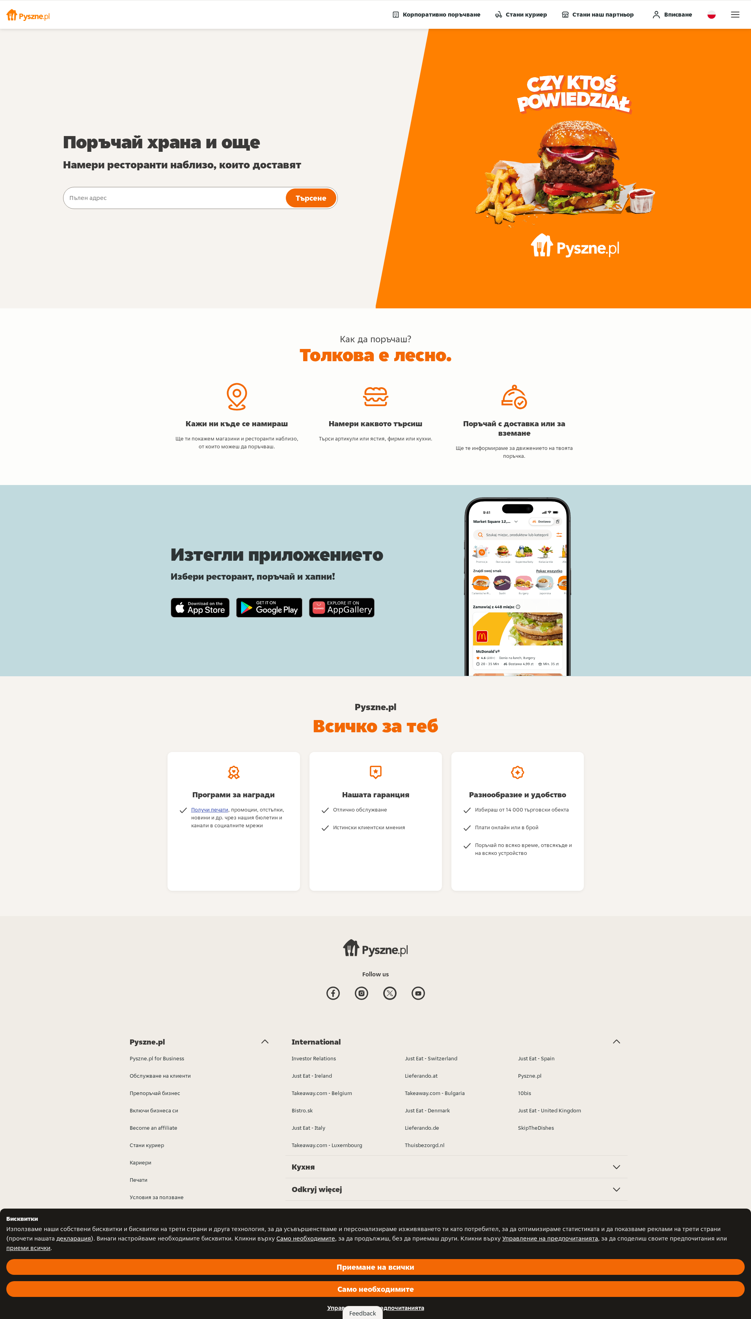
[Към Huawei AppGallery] (342, 608)
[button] (28, 14)
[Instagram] (361, 999)
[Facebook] (333, 999)
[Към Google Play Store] (269, 608)
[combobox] (173, 198)
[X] (390, 999)
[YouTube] (418, 999)
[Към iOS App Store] (200, 608)
